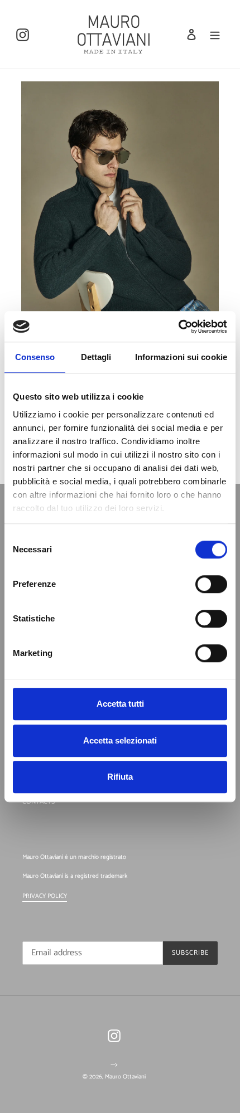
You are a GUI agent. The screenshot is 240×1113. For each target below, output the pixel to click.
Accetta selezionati (120, 740)
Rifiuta (120, 776)
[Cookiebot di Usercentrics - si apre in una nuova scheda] (178, 326)
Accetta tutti (120, 703)
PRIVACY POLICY (44, 896)
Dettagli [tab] (96, 357)
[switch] (211, 584)
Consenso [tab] (35, 357)
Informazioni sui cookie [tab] (181, 357)
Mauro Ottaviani (125, 1077)
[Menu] (215, 34)
